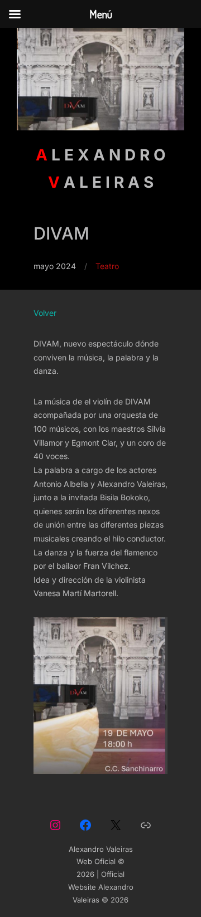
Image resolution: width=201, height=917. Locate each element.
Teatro (107, 266)
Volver (45, 313)
